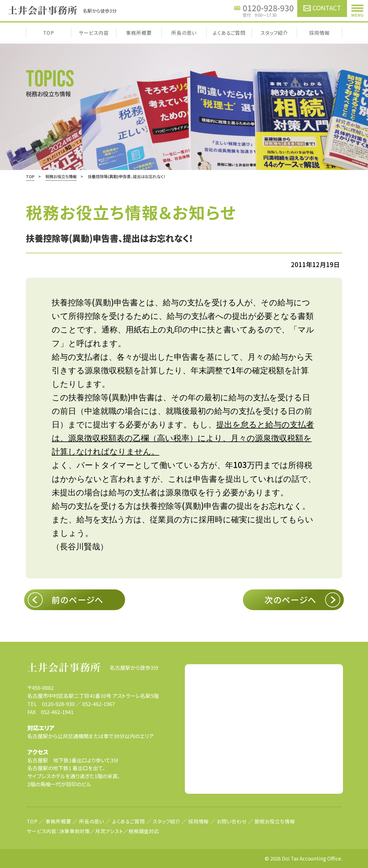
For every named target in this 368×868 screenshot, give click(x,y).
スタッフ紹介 (274, 32)
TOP (48, 32)
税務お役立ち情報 (61, 176)
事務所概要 (139, 32)
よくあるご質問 (229, 32)
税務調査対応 (144, 831)
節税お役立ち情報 (275, 821)
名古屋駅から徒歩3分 (134, 667)
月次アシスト (109, 831)
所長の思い (183, 32)
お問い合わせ (232, 821)
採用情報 (319, 32)
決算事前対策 (74, 831)
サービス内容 (93, 32)
